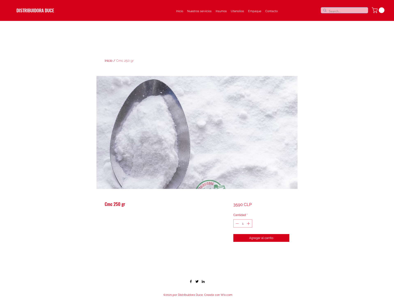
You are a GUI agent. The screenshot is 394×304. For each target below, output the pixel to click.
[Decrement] (236, 223)
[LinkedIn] (203, 281)
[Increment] (249, 223)
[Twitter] (197, 281)
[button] (379, 10)
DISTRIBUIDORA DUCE (35, 10)
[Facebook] (191, 281)
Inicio (108, 61)
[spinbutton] (242, 223)
